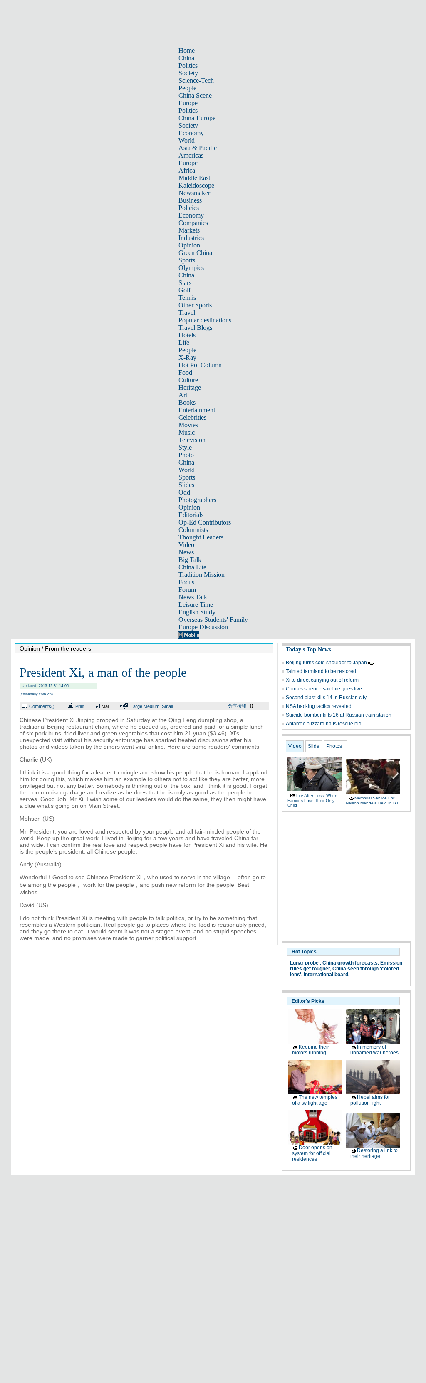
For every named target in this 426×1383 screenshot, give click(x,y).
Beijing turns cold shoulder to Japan (327, 663)
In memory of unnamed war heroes (374, 1050)
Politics (188, 65)
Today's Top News (308, 649)
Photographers (197, 499)
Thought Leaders (200, 537)
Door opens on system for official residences (312, 1153)
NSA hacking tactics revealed (319, 706)
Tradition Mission (201, 574)
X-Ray (187, 357)
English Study (196, 612)
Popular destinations (204, 320)
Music (186, 432)
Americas (190, 155)
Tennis (187, 297)
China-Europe (196, 117)
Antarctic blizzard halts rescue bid (324, 724)
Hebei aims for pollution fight (370, 1100)
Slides (186, 484)
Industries (191, 237)
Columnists (193, 529)
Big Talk (189, 559)
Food (185, 372)
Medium (151, 706)
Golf (184, 290)
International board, (326, 974)
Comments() (41, 706)
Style (185, 447)
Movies (188, 424)
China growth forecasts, (350, 963)
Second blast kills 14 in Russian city (326, 697)
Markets (189, 230)
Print (79, 706)
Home (186, 50)
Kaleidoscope (196, 185)
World (186, 140)
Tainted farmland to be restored (321, 671)
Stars (184, 282)
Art (182, 394)
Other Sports (195, 305)
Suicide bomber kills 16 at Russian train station (338, 715)
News (186, 552)
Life (183, 342)
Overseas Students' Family (213, 619)
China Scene (195, 95)
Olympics (191, 267)
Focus (186, 582)
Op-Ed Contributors (204, 522)
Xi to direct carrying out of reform (322, 680)
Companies (193, 222)
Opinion (189, 245)
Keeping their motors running (310, 1050)
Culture (188, 379)
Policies (188, 207)
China (186, 58)
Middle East (194, 177)
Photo (186, 454)
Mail (105, 706)
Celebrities (192, 417)
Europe (188, 102)
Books (187, 402)
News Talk (192, 597)
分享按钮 (237, 705)
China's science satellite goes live (324, 689)
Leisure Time (195, 604)
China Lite (192, 567)
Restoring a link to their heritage (374, 1153)
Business (190, 200)
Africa (186, 170)
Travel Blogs (195, 327)
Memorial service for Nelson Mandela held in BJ (372, 800)
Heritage (189, 387)
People (187, 88)
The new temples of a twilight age (314, 1100)
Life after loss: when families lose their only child (312, 800)
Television (192, 439)
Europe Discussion (203, 627)
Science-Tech (196, 80)
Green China (195, 252)
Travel (186, 312)
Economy (191, 132)
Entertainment (196, 409)
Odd (184, 492)
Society (188, 73)
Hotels (187, 335)
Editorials (190, 514)
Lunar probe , (305, 963)
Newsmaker (194, 192)
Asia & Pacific (197, 147)
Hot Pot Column (200, 365)
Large (136, 706)
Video (186, 544)
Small (167, 706)
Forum (187, 589)
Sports (186, 260)
